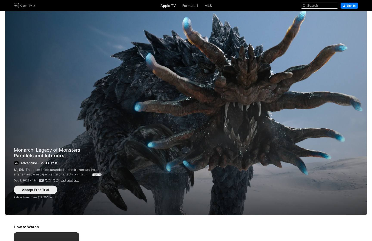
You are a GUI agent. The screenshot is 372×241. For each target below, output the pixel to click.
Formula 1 (190, 5)
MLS (208, 5)
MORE (96, 174)
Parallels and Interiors (186, 113)
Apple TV (168, 5)
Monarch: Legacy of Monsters (47, 150)
